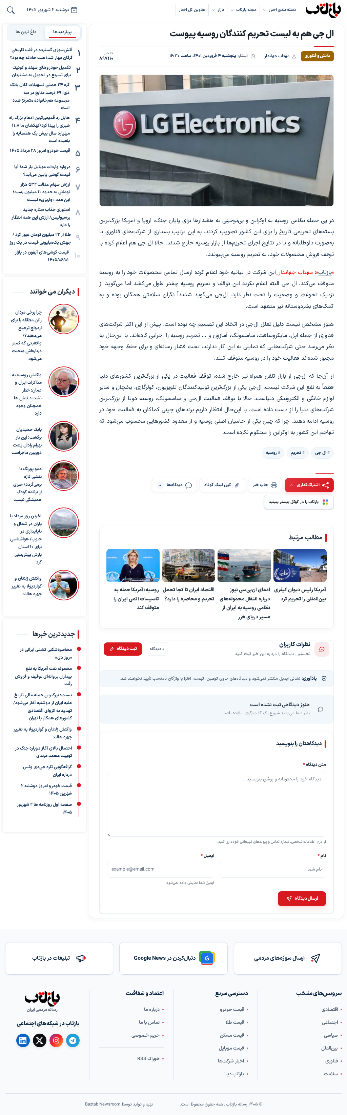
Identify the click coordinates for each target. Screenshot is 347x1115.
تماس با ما (149, 1022)
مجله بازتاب (246, 9)
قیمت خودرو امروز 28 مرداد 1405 (40, 150)
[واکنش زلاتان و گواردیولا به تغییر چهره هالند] (63, 585)
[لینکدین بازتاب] (23, 1040)
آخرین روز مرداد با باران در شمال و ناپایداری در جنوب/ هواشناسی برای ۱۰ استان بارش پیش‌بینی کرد (26, 539)
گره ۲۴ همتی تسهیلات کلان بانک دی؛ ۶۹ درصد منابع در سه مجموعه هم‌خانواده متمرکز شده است (39, 97)
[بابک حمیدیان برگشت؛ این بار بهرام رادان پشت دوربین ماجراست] (63, 439)
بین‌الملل (329, 1048)
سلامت (331, 1073)
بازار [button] (221, 9)
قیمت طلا (235, 1022)
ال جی (320, 453)
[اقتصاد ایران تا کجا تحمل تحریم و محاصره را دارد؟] (189, 565)
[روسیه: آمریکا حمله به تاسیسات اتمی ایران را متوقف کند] (133, 565)
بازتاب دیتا (234, 1073)
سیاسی (331, 1035)
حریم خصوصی (145, 1035)
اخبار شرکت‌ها (231, 1060)
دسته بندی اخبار (282, 9)
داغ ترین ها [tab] (26, 32)
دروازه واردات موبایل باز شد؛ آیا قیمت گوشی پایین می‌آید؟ (42, 171)
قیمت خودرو (232, 1009)
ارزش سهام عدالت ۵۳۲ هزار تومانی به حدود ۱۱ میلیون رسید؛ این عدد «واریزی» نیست (41, 192)
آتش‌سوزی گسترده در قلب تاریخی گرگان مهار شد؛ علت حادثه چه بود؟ (41, 54)
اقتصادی (330, 1009)
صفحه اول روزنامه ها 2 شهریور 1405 (44, 808)
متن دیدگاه (314, 764)
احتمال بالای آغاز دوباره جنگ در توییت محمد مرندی (43, 752)
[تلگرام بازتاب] (73, 1040)
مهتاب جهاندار (276, 56)
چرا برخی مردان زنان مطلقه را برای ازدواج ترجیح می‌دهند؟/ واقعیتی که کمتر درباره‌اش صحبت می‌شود (26, 335)
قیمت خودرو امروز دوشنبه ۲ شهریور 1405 (46, 790)
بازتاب (325, 272)
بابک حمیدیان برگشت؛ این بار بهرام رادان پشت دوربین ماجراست (27, 441)
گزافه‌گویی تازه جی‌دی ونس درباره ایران (47, 771)
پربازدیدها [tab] (62, 32)
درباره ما (152, 1009)
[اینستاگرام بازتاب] (56, 1040)
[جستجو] (11, 10)
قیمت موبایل (231, 1048)
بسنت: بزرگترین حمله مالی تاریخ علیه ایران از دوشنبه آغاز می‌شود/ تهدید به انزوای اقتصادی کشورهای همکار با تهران (42, 707)
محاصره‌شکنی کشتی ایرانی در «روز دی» (46, 653)
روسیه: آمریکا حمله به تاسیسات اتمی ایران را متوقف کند (136, 599)
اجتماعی (330, 1022)
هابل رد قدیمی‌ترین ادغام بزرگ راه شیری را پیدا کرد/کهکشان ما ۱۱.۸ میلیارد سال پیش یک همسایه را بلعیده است (39, 129)
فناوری (331, 1060)
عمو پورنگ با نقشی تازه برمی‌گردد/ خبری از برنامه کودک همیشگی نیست (27, 484)
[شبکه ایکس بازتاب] (39, 1040)
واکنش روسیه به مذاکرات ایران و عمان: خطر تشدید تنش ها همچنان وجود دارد (27, 394)
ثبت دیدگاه (127, 649)
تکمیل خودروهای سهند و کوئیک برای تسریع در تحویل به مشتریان (41, 71)
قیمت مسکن (232, 1035)
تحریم (296, 453)
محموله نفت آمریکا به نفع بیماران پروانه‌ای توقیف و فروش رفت (43, 676)
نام (322, 856)
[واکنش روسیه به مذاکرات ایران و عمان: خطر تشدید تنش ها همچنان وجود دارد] (63, 392)
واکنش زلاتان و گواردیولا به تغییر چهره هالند (27, 586)
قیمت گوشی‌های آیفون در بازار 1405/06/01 (42, 256)
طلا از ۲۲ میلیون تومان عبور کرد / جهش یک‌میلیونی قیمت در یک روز (40, 239)
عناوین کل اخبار (192, 9)
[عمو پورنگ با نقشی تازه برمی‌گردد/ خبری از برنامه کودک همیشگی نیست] (63, 482)
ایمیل (207, 856)
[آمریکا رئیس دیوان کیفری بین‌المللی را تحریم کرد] (300, 565)
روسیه (271, 453)
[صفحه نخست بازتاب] (42, 999)
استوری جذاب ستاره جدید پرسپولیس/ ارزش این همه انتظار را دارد (41, 217)
